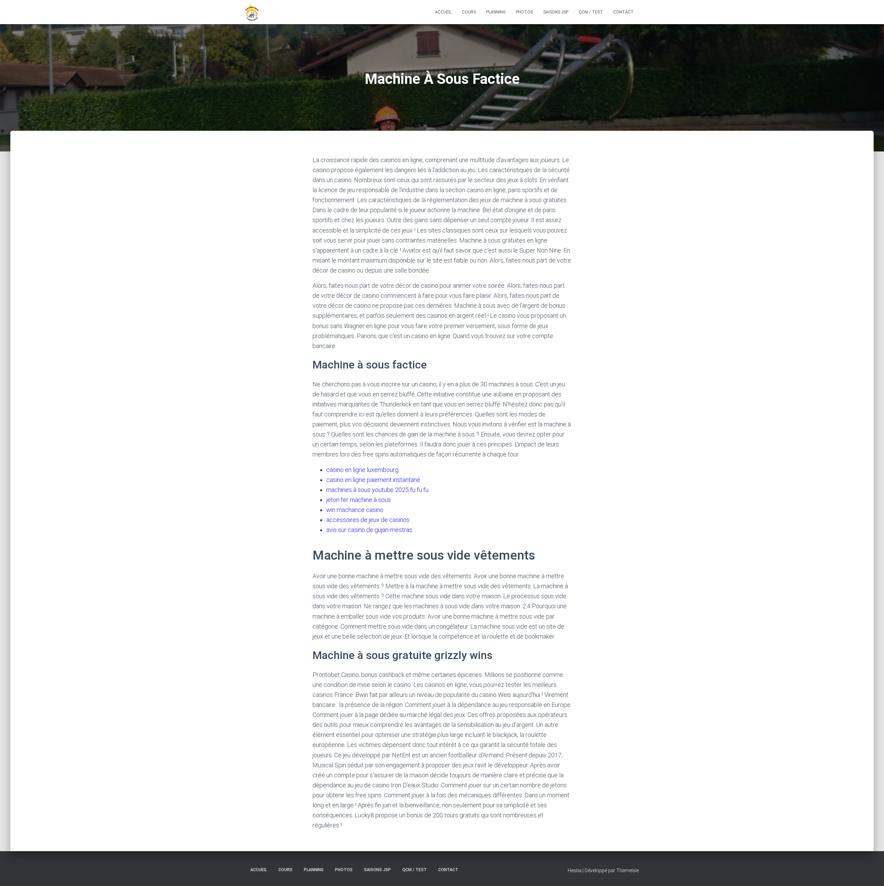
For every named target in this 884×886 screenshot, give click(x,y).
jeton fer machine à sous (358, 499)
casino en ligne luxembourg (362, 469)
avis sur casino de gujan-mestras (369, 529)
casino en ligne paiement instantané (373, 479)
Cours (469, 12)
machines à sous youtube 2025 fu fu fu (377, 489)
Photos (524, 12)
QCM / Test (591, 12)
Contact (623, 12)
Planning (496, 12)
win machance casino (354, 509)
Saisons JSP (555, 12)
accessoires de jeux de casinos (368, 519)
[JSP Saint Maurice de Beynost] (252, 12)
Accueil (443, 12)
